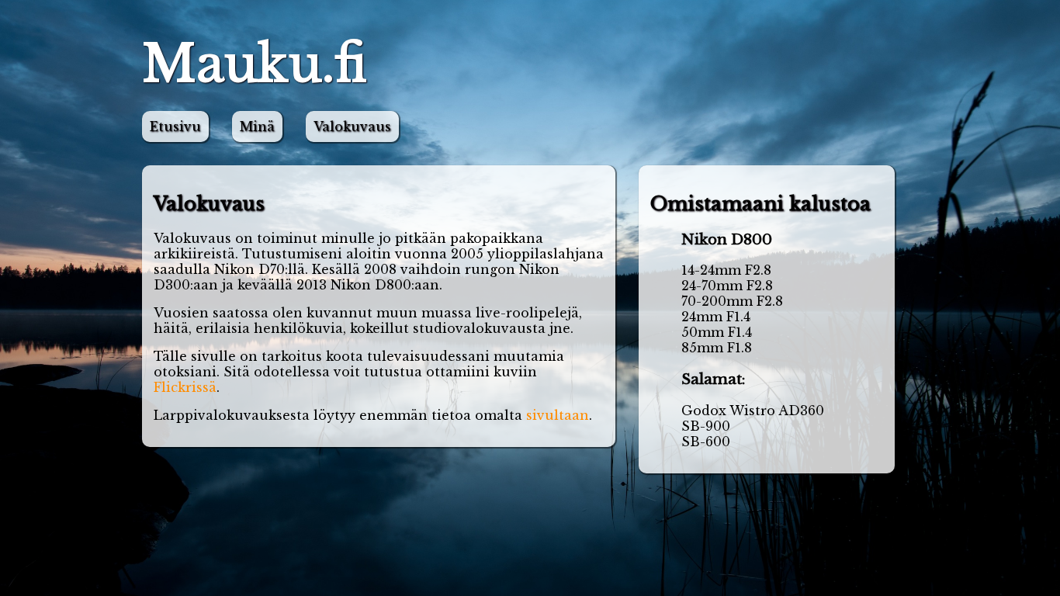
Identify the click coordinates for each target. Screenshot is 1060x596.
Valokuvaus (352, 126)
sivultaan (557, 415)
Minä (257, 126)
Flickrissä (185, 387)
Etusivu (175, 126)
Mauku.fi (254, 64)
